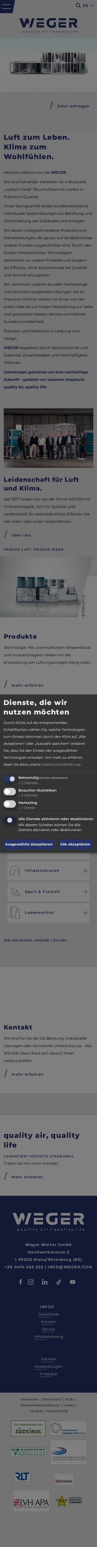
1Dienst (26, 807)
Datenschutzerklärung (61, 764)
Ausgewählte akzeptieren (29, 844)
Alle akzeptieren (75, 844)
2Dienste (28, 783)
